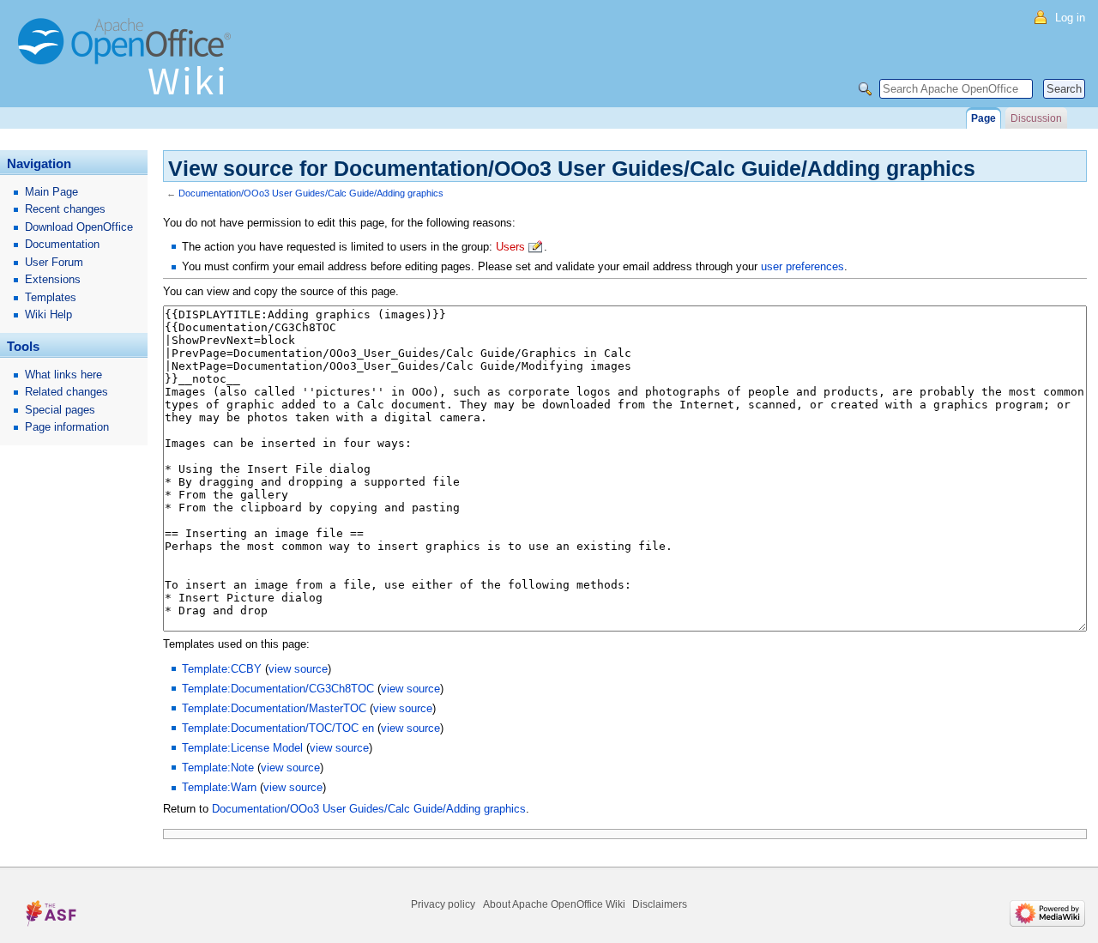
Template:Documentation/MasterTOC (274, 708)
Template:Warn (219, 787)
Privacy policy (443, 904)
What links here (63, 374)
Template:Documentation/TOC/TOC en (278, 728)
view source (298, 668)
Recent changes (65, 209)
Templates (50, 297)
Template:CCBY (222, 668)
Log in (1070, 17)
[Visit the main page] (128, 64)
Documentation (62, 244)
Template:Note (218, 767)
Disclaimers (659, 904)
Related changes (66, 391)
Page (983, 118)
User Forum (54, 262)
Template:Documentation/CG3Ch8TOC (278, 688)
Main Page (51, 191)
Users (510, 246)
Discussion (1036, 118)
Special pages (60, 409)
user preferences (802, 266)
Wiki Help (48, 314)
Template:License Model (242, 747)
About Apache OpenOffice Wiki (554, 904)
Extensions (53, 279)
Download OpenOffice (79, 227)
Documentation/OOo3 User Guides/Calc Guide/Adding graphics (310, 193)
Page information (67, 426)
